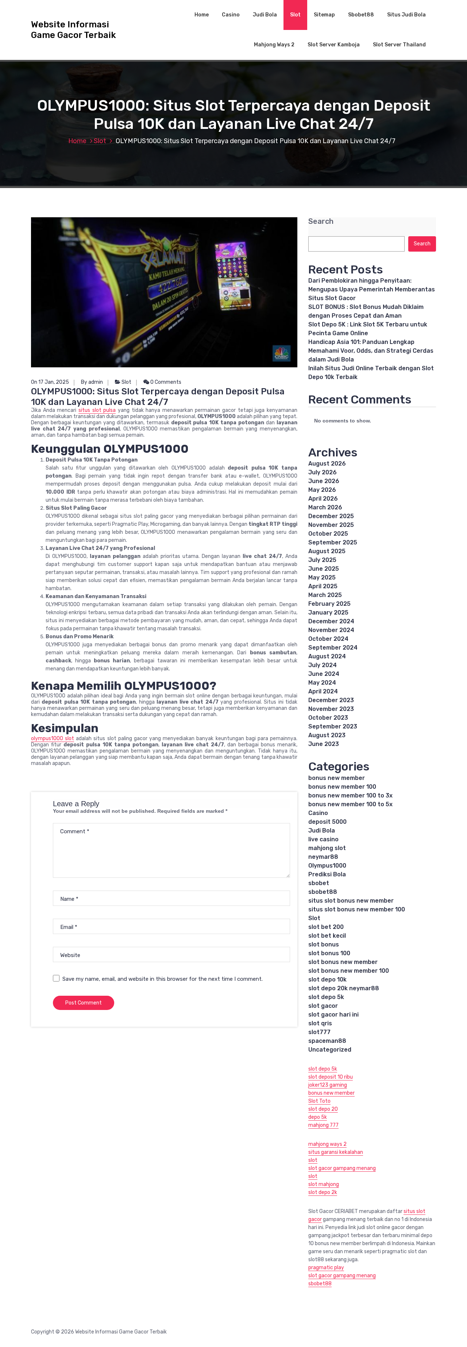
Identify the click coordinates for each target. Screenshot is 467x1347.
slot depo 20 (323, 1109)
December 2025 (331, 516)
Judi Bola (265, 15)
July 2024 (322, 665)
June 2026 (323, 481)
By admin (92, 382)
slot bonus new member (343, 961)
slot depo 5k (326, 997)
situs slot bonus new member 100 (356, 909)
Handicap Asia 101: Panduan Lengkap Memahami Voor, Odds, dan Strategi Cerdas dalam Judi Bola (370, 350)
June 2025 (323, 568)
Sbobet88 (361, 15)
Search (320, 221)
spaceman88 (327, 1040)
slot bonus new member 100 (348, 970)
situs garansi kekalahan (335, 1152)
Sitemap (324, 15)
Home (201, 15)
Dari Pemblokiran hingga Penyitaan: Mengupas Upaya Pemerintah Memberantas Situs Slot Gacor (371, 289)
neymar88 (323, 856)
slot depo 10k (327, 979)
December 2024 (331, 621)
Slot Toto (319, 1101)
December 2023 (331, 700)
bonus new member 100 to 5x (350, 804)
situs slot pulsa (97, 410)
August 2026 (327, 463)
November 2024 (331, 630)
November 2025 (331, 524)
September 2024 (333, 647)
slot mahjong (323, 1184)
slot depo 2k (322, 1192)
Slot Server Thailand (399, 45)
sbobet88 (322, 891)
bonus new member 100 (342, 786)
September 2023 (332, 726)
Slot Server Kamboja (334, 45)
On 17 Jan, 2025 (50, 382)
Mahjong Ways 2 (274, 45)
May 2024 (322, 682)
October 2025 (328, 533)
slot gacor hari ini (333, 1014)
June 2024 (323, 673)
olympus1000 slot (52, 738)
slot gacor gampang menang (342, 1168)
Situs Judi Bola (406, 15)
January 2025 (328, 612)
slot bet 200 (326, 926)
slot (312, 1160)
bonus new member (336, 777)
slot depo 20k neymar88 (343, 988)
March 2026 (325, 507)
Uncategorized (329, 1049)
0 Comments (165, 382)
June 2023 (323, 744)
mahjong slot (327, 848)
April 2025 (322, 586)
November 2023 (331, 708)
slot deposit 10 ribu (330, 1077)
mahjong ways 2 (327, 1144)
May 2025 (322, 577)
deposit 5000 (327, 821)
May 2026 (322, 489)
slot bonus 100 (329, 953)
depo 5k (317, 1117)
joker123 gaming (327, 1085)
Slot (295, 15)
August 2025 (327, 551)
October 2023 (328, 717)
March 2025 (325, 595)
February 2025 (329, 603)
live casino (323, 839)
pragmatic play (326, 1267)
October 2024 (328, 638)
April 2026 (323, 498)
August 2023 (327, 735)
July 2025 (322, 559)
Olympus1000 (327, 865)
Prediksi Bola (327, 874)
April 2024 (323, 691)
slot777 (319, 1032)
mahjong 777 (323, 1125)
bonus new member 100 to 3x (350, 795)
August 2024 (327, 656)
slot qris (320, 1023)
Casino (231, 15)
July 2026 (322, 472)
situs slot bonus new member (351, 900)
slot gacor (323, 1005)
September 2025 (332, 542)
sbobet (318, 883)
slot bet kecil (327, 935)
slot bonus (323, 944)
